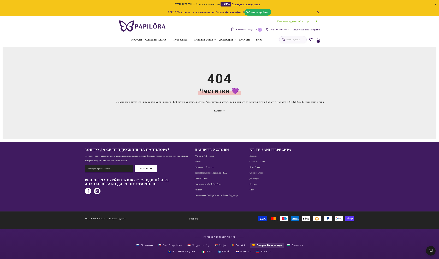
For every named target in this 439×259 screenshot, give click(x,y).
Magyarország (198, 245)
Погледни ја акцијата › (246, 4)
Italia (207, 251)
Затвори (318, 12)
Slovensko (144, 245)
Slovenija (263, 251)
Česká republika (170, 245)
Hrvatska (243, 251)
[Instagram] (97, 191)
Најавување (298, 29)
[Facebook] (88, 191)
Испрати (146, 168)
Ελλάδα (224, 251)
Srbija (220, 245)
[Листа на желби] (311, 40)
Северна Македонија (267, 245)
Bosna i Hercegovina (182, 251)
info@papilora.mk (307, 21)
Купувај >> (219, 110)
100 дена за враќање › (257, 12)
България (295, 245)
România (238, 245)
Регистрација (314, 29)
